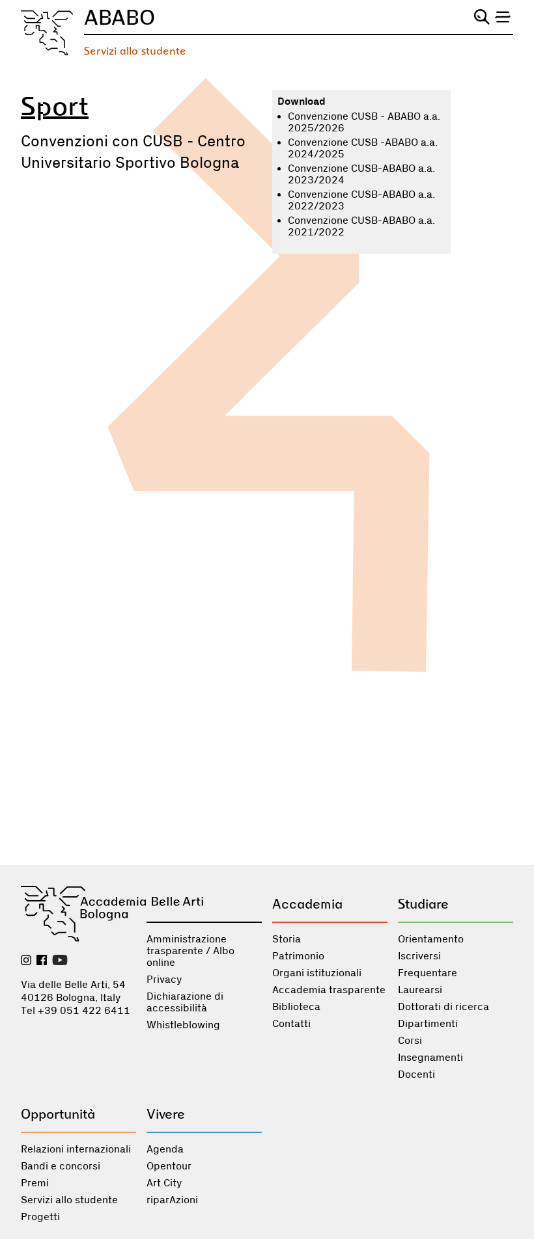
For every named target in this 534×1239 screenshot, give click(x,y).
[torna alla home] (47, 32)
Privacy (164, 979)
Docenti (416, 1074)
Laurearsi (420, 990)
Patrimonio (298, 956)
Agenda (165, 1149)
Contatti (291, 1024)
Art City (164, 1183)
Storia (286, 939)
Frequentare (427, 973)
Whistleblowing (183, 1025)
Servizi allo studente (135, 51)
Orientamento (431, 939)
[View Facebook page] (41, 961)
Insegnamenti (430, 1057)
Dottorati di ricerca (443, 1007)
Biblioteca (296, 1007)
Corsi (410, 1040)
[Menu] (502, 17)
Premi (35, 1183)
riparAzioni (172, 1200)
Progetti (40, 1217)
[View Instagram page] (26, 961)
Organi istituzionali (316, 973)
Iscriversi (419, 956)
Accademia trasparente (329, 990)
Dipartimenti (428, 1024)
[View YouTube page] (60, 961)
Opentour (169, 1166)
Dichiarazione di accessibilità (185, 1002)
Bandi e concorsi (60, 1166)
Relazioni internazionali (76, 1149)
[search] (481, 17)
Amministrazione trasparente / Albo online (190, 950)
